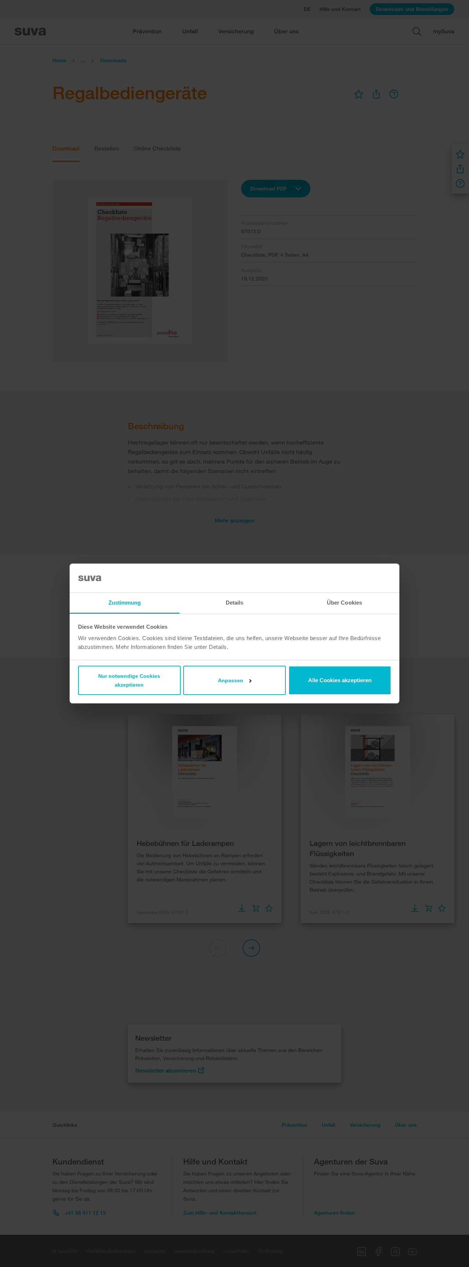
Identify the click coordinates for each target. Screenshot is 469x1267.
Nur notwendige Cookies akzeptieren (129, 680)
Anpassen (230, 680)
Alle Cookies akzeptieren (340, 680)
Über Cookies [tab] (344, 602)
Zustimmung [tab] (124, 602)
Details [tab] (235, 602)
